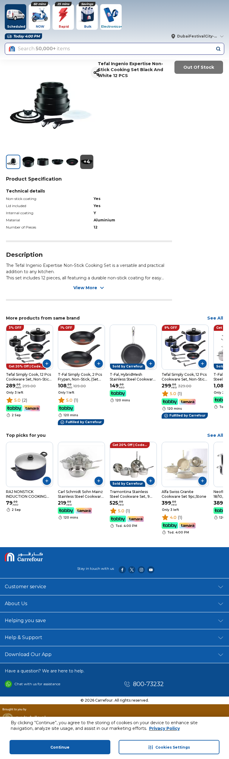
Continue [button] (59, 747)
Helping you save (25, 620)
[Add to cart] (47, 363)
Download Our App (28, 654)
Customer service (25, 586)
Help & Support (23, 637)
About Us (16, 603)
